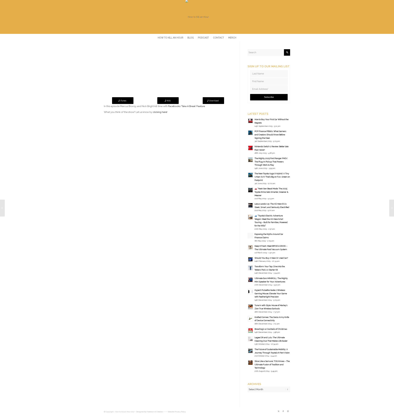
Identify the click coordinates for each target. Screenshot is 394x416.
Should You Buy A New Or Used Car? (271, 258)
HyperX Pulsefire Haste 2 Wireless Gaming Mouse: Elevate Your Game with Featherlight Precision (271, 293)
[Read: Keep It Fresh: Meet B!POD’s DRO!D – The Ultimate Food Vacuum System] (250, 247)
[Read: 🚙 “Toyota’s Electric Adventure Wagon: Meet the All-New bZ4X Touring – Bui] (250, 217)
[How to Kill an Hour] (197, 17)
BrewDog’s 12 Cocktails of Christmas (271, 329)
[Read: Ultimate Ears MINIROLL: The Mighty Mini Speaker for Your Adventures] (250, 280)
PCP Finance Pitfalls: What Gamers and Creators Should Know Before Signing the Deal (270, 134)
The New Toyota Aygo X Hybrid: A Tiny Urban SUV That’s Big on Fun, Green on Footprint (272, 176)
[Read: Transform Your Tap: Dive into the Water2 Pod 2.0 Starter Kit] (250, 268)
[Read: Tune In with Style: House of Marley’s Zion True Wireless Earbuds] (250, 307)
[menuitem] (170, 38)
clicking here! (160, 112)
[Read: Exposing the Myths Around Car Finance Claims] (250, 235)
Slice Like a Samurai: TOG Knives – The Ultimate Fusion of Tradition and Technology (272, 364)
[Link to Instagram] (287, 411)
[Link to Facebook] (283, 411)
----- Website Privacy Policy (174, 412)
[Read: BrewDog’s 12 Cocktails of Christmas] (250, 330)
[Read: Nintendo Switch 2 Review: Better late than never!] (250, 148)
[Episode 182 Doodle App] (391, 208)
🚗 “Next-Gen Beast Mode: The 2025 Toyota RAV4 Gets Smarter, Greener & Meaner (271, 191)
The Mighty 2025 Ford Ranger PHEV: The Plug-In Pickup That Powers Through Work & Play (271, 161)
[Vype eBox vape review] (2, 208)
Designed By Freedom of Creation (149, 412)
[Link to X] (278, 411)
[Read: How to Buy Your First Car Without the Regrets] (250, 121)
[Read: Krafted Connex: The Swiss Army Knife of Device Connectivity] (250, 318)
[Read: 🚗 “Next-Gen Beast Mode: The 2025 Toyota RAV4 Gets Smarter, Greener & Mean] (250, 190)
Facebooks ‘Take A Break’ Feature (186, 106)
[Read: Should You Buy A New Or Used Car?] (250, 259)
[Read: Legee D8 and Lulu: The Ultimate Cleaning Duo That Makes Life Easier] (250, 339)
